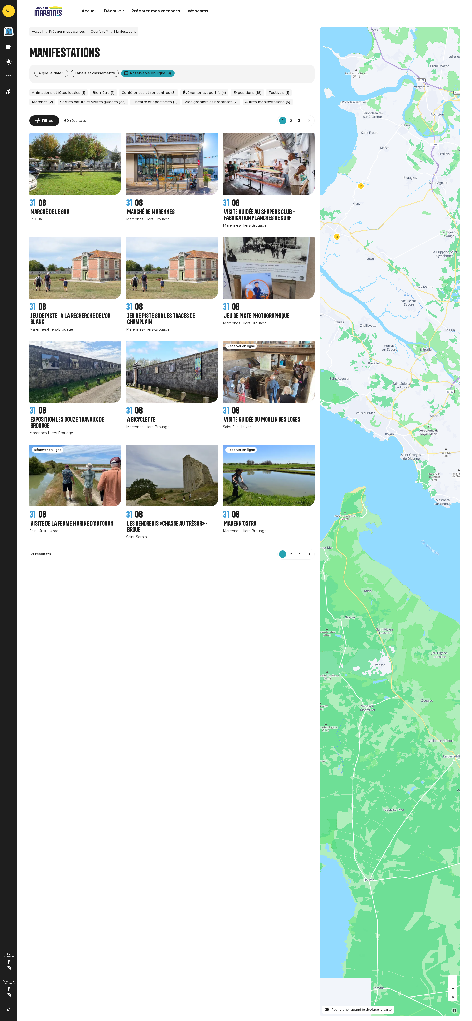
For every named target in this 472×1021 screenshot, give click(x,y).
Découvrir (114, 11)
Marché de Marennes (151, 212)
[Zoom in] (452, 979)
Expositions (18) (247, 92)
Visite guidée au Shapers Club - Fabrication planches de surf (259, 215)
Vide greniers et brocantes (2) (211, 102)
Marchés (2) (42, 102)
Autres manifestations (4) (267, 102)
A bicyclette (141, 419)
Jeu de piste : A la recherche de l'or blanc (70, 319)
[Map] (390, 521)
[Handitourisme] (8, 92)
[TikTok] (9, 1009)
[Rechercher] (8, 11)
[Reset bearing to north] (452, 996)
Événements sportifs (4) (204, 92)
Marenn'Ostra (240, 523)
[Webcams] (8, 47)
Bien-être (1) (103, 92)
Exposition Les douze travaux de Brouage (67, 422)
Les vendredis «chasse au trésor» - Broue (167, 526)
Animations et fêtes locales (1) (58, 92)
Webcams (198, 11)
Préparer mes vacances (156, 11)
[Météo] (8, 62)
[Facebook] (9, 962)
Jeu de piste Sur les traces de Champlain (161, 319)
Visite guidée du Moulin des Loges (262, 419)
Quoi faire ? (99, 31)
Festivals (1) (279, 92)
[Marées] (8, 77)
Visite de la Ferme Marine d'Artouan (71, 523)
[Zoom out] (452, 988)
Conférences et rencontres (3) (149, 92)
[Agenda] (9, 31)
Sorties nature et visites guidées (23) (92, 102)
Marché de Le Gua (49, 212)
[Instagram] (9, 968)
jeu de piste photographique (257, 315)
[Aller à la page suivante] (309, 120)
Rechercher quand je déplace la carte (361, 1009)
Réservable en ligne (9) (150, 73)
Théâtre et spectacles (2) (155, 102)
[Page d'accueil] (48, 11)
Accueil (89, 11)
